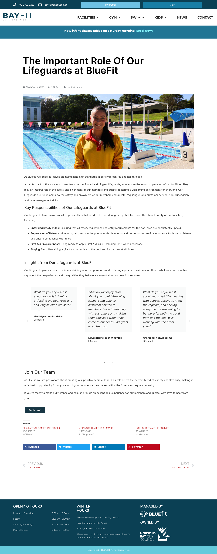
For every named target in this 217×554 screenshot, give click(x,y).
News (182, 17)
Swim (136, 17)
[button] (27, 321)
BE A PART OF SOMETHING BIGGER (41, 428)
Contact (205, 17)
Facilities (86, 17)
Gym (113, 17)
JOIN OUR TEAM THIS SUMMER (96, 428)
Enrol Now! (144, 31)
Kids (159, 17)
